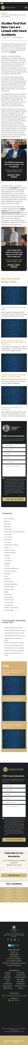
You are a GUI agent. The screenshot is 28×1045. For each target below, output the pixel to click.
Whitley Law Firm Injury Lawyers (18, 1028)
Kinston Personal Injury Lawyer (13, 627)
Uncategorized (8, 605)
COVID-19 (7, 547)
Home (1, 13)
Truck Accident (8, 602)
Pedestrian (7, 579)
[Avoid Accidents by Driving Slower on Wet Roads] (14, 363)
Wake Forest (7, 988)
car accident (13, 188)
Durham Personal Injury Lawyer (13, 645)
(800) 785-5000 (14, 176)
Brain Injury (7, 524)
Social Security (8, 597)
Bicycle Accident (9, 518)
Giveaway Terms (16, 1041)
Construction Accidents (11, 545)
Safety (6, 592)
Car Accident (8, 534)
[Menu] (25, 7)
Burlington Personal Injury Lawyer (14, 648)
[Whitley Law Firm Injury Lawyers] (8, 8)
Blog (5, 13)
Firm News (7, 558)
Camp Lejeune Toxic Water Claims (14, 531)
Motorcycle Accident (10, 571)
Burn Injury (7, 526)
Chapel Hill (20, 981)
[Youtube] (15, 940)
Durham (7, 979)
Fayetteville (7, 984)
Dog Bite (7, 555)
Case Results (14, 956)
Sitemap (22, 1040)
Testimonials (14, 954)
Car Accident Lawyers (14, 961)
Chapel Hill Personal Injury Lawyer (14, 650)
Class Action (7, 539)
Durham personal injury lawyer (11, 212)
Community (7, 542)
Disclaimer (11, 1040)
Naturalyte (7, 573)
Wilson (20, 988)
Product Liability (9, 589)
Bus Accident (8, 529)
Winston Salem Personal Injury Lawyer (13, 639)
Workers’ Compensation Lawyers (14, 963)
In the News (8, 560)
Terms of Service (8, 488)
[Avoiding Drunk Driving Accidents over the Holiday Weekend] (14, 328)
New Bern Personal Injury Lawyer (14, 642)
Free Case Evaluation (14, 965)
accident (13, 52)
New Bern (7, 977)
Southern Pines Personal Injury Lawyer (13, 654)
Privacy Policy (17, 488)
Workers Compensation (11, 607)
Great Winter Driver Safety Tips (13, 309)
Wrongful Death (9, 610)
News (6, 576)
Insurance (7, 563)
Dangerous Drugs (9, 550)
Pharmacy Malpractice (11, 584)
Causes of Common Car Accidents (12, 408)
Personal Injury (8, 581)
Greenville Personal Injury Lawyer (14, 633)
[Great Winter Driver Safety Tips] (14, 295)
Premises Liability (9, 586)
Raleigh (7, 972)
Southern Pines (20, 986)
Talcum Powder (9, 599)
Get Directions (14, 998)
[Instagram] (18, 940)
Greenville (20, 972)
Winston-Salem (20, 977)
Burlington (20, 979)
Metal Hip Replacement (11, 568)
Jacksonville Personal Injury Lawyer (14, 630)
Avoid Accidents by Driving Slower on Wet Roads (13, 376)
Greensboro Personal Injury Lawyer (14, 635)
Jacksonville (20, 975)
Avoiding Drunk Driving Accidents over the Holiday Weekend (13, 342)
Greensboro (20, 984)
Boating (6, 521)
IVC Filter (7, 565)
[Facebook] (8, 940)
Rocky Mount (7, 986)
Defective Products (10, 552)
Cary (7, 981)
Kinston (7, 975)
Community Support (14, 958)
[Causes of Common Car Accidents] (14, 395)
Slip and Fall (8, 594)
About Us (14, 952)
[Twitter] (11, 940)
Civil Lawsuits (8, 537)
